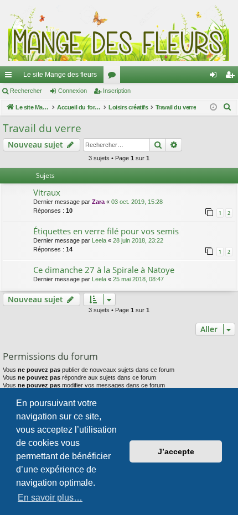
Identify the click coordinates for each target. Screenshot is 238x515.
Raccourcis (10, 77)
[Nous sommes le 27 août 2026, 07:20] (213, 107)
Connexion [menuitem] (215, 77)
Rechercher (26, 90)
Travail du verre (42, 128)
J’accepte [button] (176, 451)
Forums (114, 77)
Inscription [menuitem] (232, 77)
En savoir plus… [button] (50, 497)
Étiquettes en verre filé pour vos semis (106, 231)
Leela (99, 240)
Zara (98, 201)
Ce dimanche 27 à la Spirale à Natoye (103, 269)
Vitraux (46, 192)
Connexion (72, 90)
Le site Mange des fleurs (60, 74)
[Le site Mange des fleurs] (119, 33)
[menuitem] (227, 107)
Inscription (117, 90)
